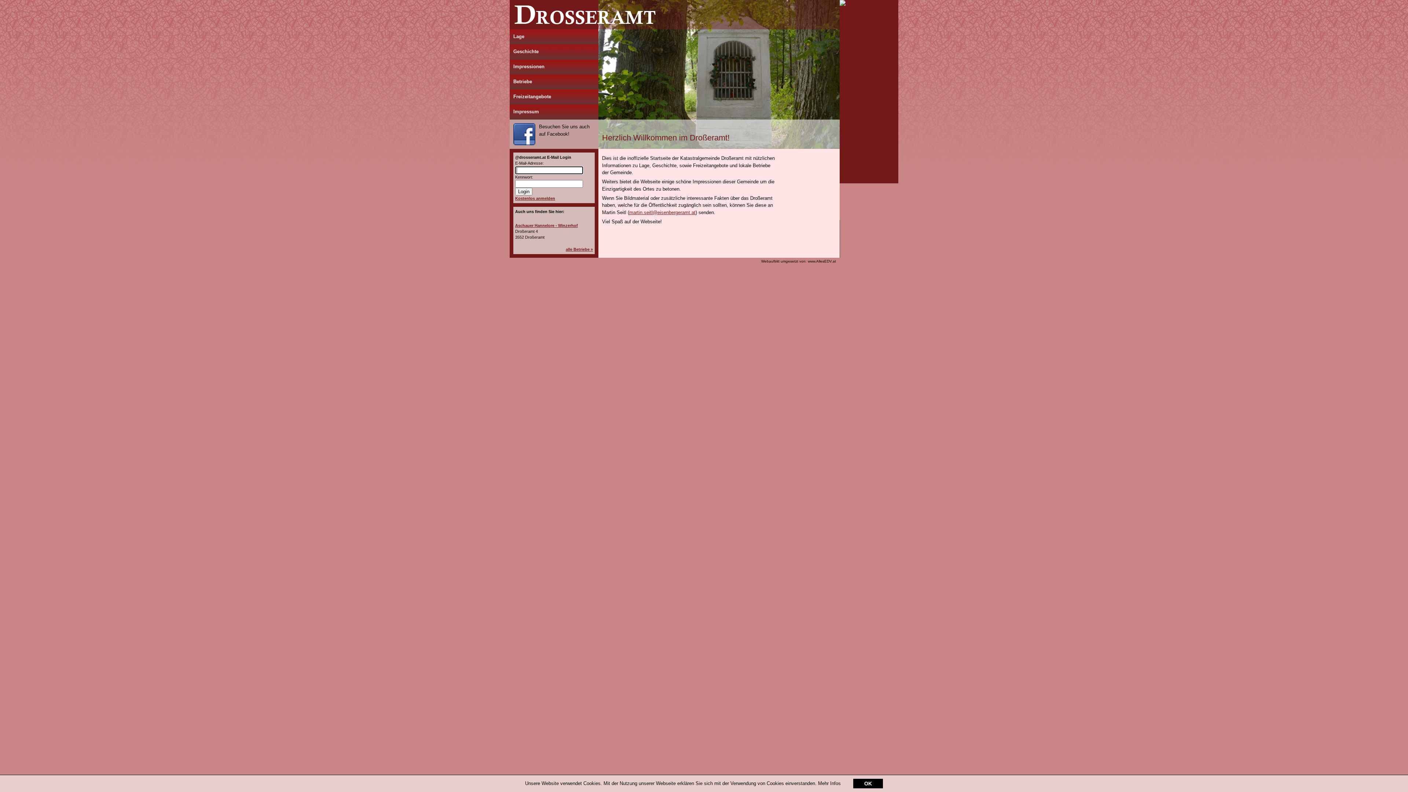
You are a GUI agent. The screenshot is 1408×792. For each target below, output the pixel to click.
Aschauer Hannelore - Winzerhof (546, 225)
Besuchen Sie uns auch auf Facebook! (564, 130)
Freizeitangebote (532, 96)
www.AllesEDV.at (798, 261)
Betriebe (522, 81)
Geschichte (526, 51)
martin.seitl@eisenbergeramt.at (662, 212)
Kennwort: (524, 177)
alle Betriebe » (579, 249)
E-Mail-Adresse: (529, 163)
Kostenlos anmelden (535, 198)
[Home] (675, 27)
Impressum (526, 111)
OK (868, 783)
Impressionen (528, 66)
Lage (518, 36)
